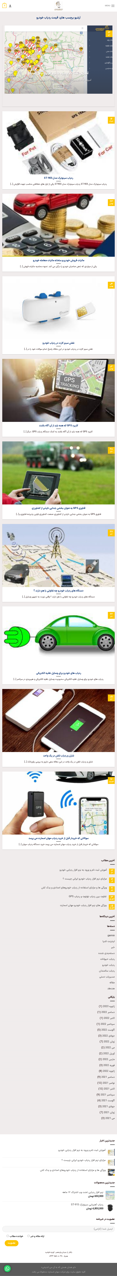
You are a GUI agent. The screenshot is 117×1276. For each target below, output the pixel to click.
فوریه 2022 (109, 1065)
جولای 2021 (108, 1106)
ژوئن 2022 (109, 1042)
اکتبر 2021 (109, 1089)
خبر (113, 947)
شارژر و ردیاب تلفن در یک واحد (58, 756)
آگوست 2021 (108, 1100)
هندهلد (111, 988)
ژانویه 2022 (109, 1071)
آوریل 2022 (109, 1053)
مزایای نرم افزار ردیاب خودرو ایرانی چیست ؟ (85, 878)
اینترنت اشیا (109, 941)
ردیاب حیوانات (107, 959)
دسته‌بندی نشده (106, 953)
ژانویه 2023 (109, 1006)
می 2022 (110, 1047)
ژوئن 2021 (109, 1112)
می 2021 (110, 1118)
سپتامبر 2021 (108, 1095)
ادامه (58, 86)
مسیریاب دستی (107, 977)
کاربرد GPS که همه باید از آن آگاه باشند (58, 425)
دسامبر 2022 (108, 1012)
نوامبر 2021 (109, 1083)
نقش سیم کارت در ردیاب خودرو (58, 343)
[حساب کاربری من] (10, 5)
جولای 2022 (108, 1036)
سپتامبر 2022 (108, 1024)
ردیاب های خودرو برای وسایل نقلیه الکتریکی (58, 673)
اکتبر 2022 (109, 1018)
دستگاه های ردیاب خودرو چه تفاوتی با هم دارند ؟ (58, 591)
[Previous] (112, 101)
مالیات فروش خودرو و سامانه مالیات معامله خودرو (58, 260)
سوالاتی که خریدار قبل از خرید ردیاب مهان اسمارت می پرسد (58, 838)
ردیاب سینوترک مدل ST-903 (58, 178)
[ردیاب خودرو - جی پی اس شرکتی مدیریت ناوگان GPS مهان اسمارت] (58, 5)
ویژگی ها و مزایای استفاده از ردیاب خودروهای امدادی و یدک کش (74, 887)
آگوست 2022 (108, 1030)
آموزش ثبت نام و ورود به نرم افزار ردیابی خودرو (59, 73)
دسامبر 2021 (108, 1077)
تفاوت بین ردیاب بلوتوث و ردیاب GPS (87, 896)
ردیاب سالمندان (107, 971)
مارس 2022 (109, 1059)
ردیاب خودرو (108, 965)
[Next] (103, 101)
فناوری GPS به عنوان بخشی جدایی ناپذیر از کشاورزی (58, 508)
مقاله (112, 982)
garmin (111, 935)
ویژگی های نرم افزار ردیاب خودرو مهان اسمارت (83, 905)
